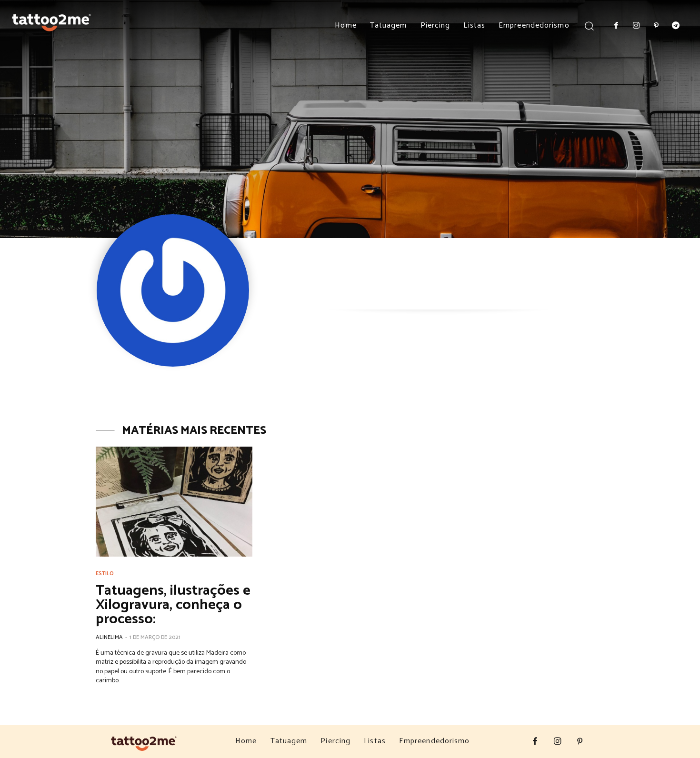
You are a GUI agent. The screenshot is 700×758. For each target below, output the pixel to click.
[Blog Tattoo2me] (51, 20)
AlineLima (109, 637)
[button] (589, 25)
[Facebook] (617, 26)
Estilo (105, 574)
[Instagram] (636, 26)
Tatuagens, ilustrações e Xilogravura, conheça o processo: (173, 605)
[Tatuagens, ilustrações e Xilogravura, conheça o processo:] (174, 502)
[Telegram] (676, 26)
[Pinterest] (656, 26)
